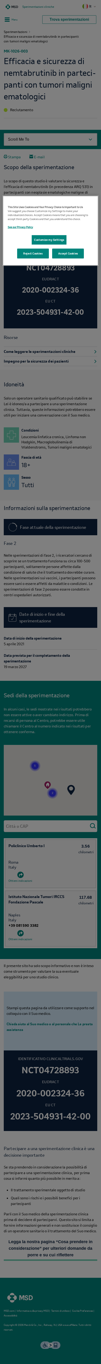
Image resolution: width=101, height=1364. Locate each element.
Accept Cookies (68, 256)
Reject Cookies (33, 256)
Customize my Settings (49, 241)
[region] (51, 232)
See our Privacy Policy (20, 226)
